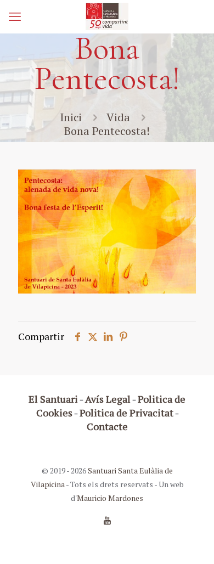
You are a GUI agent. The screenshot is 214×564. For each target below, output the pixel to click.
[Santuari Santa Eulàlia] (107, 16)
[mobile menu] (14, 16)
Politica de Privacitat (126, 412)
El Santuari (53, 398)
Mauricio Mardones (110, 498)
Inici (71, 117)
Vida (118, 117)
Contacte (107, 426)
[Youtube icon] (107, 520)
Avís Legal (108, 398)
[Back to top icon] (191, 541)
